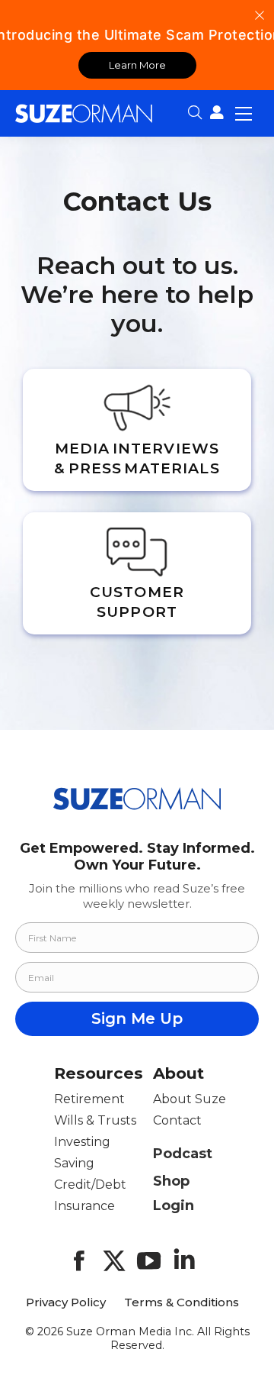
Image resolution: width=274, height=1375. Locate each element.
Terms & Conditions (181, 1302)
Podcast (182, 1153)
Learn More (137, 65)
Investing (82, 1142)
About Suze (189, 1099)
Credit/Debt (90, 1184)
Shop (171, 1181)
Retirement (89, 1099)
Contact (177, 1120)
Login (173, 1205)
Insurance (84, 1206)
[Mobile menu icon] (243, 113)
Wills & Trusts (95, 1120)
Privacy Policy (66, 1302)
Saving (74, 1163)
